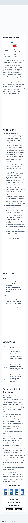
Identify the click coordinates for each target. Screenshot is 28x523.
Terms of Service (5, 516)
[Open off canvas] (25, 2)
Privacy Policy (17, 515)
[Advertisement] (14, 19)
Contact (13, 516)
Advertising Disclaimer (7, 515)
